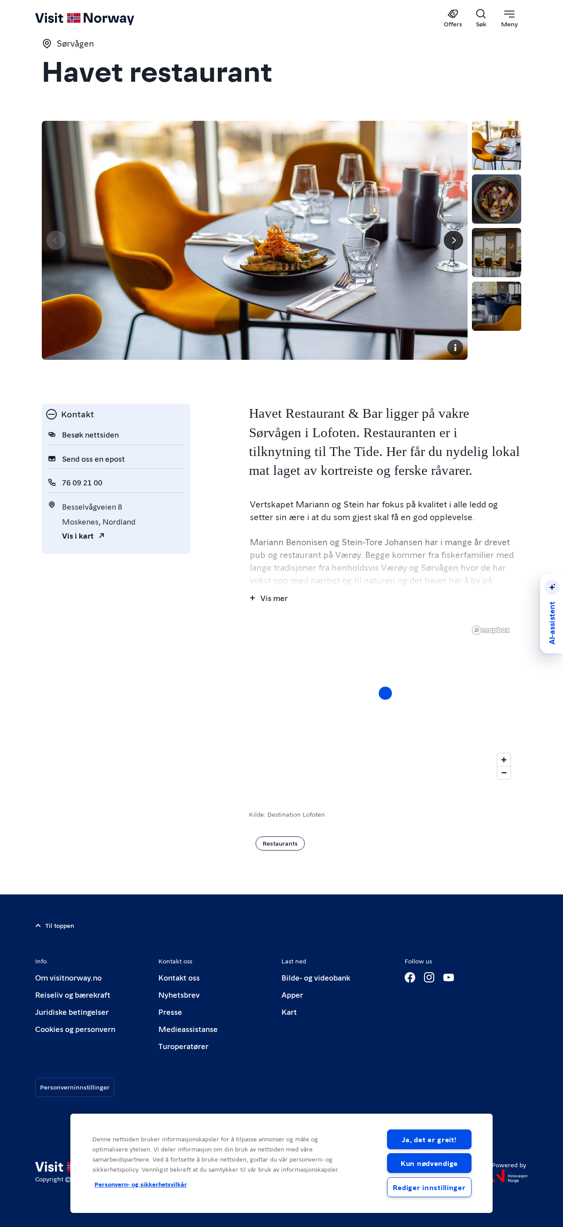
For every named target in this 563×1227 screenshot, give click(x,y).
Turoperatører (183, 1046)
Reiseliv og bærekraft (72, 994)
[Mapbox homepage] (491, 630)
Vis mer (274, 598)
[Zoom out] (503, 772)
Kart (289, 1011)
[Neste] (453, 240)
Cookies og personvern (75, 1029)
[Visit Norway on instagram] (429, 977)
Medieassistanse (188, 1029)
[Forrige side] (56, 240)
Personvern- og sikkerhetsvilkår (141, 1184)
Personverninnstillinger (75, 1087)
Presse (170, 1011)
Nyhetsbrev (179, 994)
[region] (385, 702)
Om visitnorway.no (68, 977)
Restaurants (280, 843)
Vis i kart (78, 535)
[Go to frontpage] (99, 18)
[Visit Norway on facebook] (410, 977)
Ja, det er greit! (429, 1139)
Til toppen (59, 925)
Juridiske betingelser (72, 1011)
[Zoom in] (503, 759)
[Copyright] (455, 347)
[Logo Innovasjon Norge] (510, 1176)
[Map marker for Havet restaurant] (385, 693)
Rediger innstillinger (429, 1187)
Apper (292, 994)
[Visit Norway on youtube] (448, 977)
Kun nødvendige (429, 1163)
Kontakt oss (179, 977)
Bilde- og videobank (316, 977)
